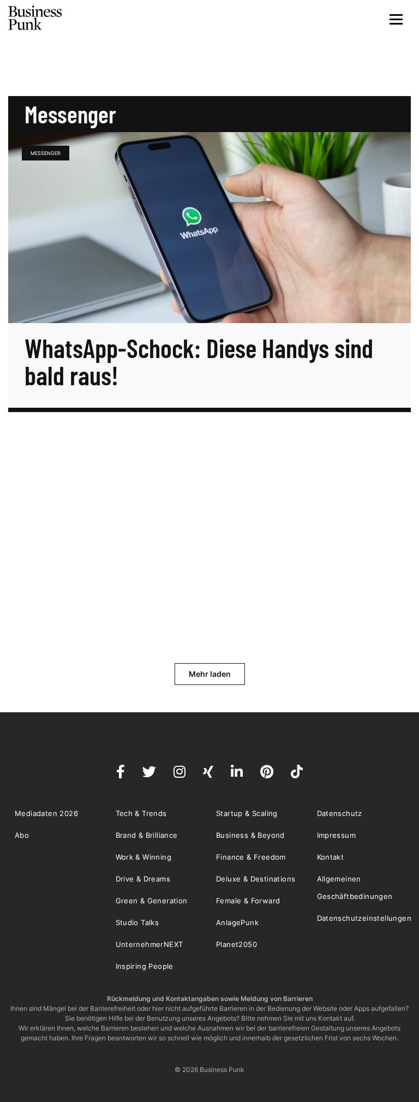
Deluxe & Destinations (255, 878)
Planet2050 (236, 944)
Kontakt (330, 857)
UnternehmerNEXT (149, 944)
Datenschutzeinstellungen (364, 918)
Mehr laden (210, 673)
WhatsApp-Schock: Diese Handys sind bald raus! (199, 361)
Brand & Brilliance (147, 835)
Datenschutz (339, 813)
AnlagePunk (237, 922)
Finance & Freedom (251, 857)
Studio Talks (137, 922)
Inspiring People (144, 966)
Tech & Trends (141, 813)
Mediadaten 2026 (46, 813)
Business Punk (35, 18)
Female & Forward (248, 900)
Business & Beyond (250, 835)
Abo (22, 835)
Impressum (336, 835)
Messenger (46, 153)
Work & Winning (144, 857)
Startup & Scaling (247, 813)
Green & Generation (152, 900)
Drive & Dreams (143, 878)
